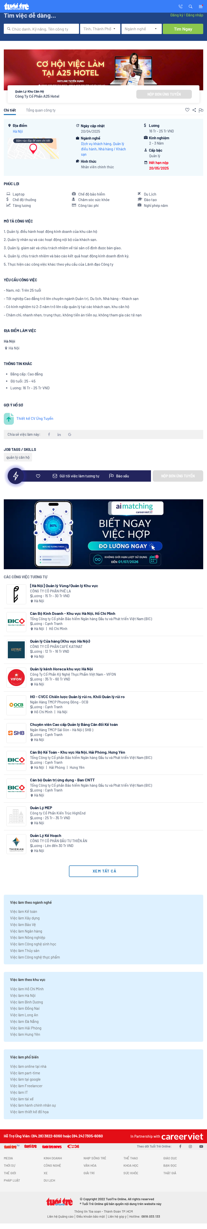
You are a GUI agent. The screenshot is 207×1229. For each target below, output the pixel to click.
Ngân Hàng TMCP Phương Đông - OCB (59, 702)
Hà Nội (18, 131)
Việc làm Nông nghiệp (27, 937)
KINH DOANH (53, 1158)
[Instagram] (190, 1146)
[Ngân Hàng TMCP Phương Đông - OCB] (16, 705)
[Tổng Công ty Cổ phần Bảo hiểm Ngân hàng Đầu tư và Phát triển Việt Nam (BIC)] (16, 622)
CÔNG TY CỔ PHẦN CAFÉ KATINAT (56, 646)
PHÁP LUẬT (12, 1180)
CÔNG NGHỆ (52, 1165)
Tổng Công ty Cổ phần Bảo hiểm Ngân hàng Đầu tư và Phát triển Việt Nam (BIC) (91, 619)
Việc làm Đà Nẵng (24, 1021)
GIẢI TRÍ (89, 1173)
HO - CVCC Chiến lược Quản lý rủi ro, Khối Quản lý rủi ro (77, 696)
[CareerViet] (181, 1136)
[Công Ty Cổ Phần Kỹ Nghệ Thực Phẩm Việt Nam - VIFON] (16, 677)
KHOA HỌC (130, 1165)
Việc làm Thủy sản (24, 950)
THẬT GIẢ (169, 1173)
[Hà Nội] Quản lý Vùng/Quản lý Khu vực (64, 585)
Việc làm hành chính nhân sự (33, 1105)
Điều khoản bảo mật (90, 1216)
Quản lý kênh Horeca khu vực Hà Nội (61, 668)
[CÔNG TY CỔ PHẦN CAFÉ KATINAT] (16, 650)
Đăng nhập (194, 15)
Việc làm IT (19, 1092)
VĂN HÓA (90, 1165)
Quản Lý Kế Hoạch (45, 835)
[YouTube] (201, 1146)
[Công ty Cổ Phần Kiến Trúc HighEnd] (16, 816)
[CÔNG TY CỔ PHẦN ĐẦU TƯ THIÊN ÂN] (16, 844)
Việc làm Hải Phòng (25, 1028)
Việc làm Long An (24, 1015)
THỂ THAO (130, 1158)
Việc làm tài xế (22, 1099)
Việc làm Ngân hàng (26, 931)
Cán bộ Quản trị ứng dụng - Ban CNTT (62, 779)
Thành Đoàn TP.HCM (118, 1211)
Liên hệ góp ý (117, 1216)
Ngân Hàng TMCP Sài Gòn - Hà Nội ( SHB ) (61, 730)
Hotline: (144, 1216)
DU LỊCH (49, 1180)
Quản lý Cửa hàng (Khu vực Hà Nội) (60, 641)
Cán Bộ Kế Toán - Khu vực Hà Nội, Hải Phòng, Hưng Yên (77, 752)
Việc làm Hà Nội (23, 995)
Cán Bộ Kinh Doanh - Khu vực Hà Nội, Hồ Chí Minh (72, 613)
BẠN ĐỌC (170, 1165)
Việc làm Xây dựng (25, 918)
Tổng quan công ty (41, 110)
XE (46, 1173)
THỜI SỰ (9, 1165)
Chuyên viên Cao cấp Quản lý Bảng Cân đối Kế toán (74, 724)
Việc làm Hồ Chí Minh (27, 989)
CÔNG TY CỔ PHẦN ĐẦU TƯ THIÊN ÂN (58, 841)
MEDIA (8, 1158)
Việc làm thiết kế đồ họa (29, 1111)
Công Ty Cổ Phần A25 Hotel (37, 96)
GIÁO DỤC (170, 1158)
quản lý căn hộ (18, 457)
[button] (190, 6)
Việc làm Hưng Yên (25, 1034)
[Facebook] (180, 1146)
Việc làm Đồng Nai (25, 1008)
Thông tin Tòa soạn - (89, 1211)
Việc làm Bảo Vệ (23, 924)
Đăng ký (176, 15)
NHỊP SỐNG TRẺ (95, 1158)
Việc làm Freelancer (26, 1085)
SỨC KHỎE (130, 1173)
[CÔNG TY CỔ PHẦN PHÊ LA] (16, 594)
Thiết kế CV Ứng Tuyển (34, 418)
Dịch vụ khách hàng (96, 144)
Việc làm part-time (25, 1073)
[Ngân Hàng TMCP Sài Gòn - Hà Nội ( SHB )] (16, 733)
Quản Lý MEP (41, 807)
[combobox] (41, 29)
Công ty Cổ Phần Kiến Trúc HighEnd (58, 813)
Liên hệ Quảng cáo (60, 1216)
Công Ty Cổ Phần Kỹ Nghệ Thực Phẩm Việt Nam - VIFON (73, 674)
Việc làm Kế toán (23, 911)
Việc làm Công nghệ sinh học (33, 944)
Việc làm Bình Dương (26, 1002)
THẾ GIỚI (10, 1173)
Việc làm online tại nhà (28, 1066)
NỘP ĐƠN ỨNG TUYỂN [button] (164, 94)
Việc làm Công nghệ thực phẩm (35, 957)
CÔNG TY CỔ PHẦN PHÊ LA (50, 591)
